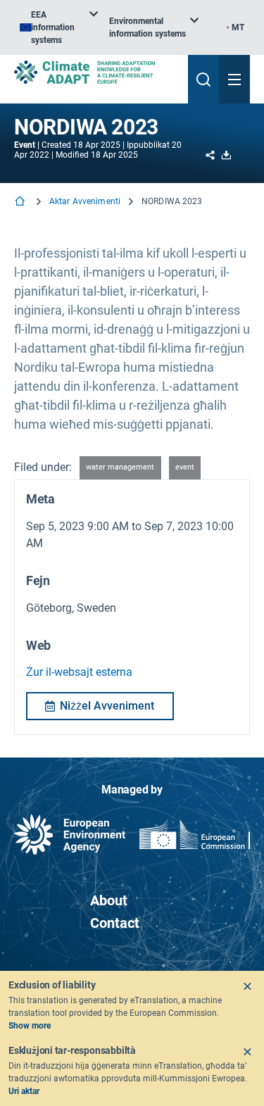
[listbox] (58, 27)
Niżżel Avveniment (107, 705)
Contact (114, 923)
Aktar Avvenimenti (84, 201)
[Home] (21, 202)
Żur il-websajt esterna (79, 672)
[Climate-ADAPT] (95, 72)
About (108, 900)
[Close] (247, 986)
